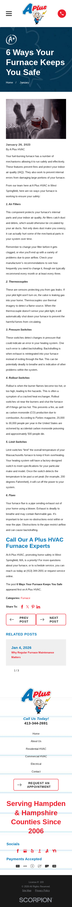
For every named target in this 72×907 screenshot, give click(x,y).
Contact (36, 771)
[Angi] (47, 851)
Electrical (36, 763)
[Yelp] (32, 851)
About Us (36, 741)
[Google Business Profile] (25, 851)
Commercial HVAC (36, 756)
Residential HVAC (36, 748)
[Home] (34, 13)
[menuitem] (26, 890)
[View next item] (24, 670)
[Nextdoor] (54, 851)
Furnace (25, 598)
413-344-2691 (36, 723)
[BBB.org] (39, 851)
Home (36, 733)
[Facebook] (18, 851)
